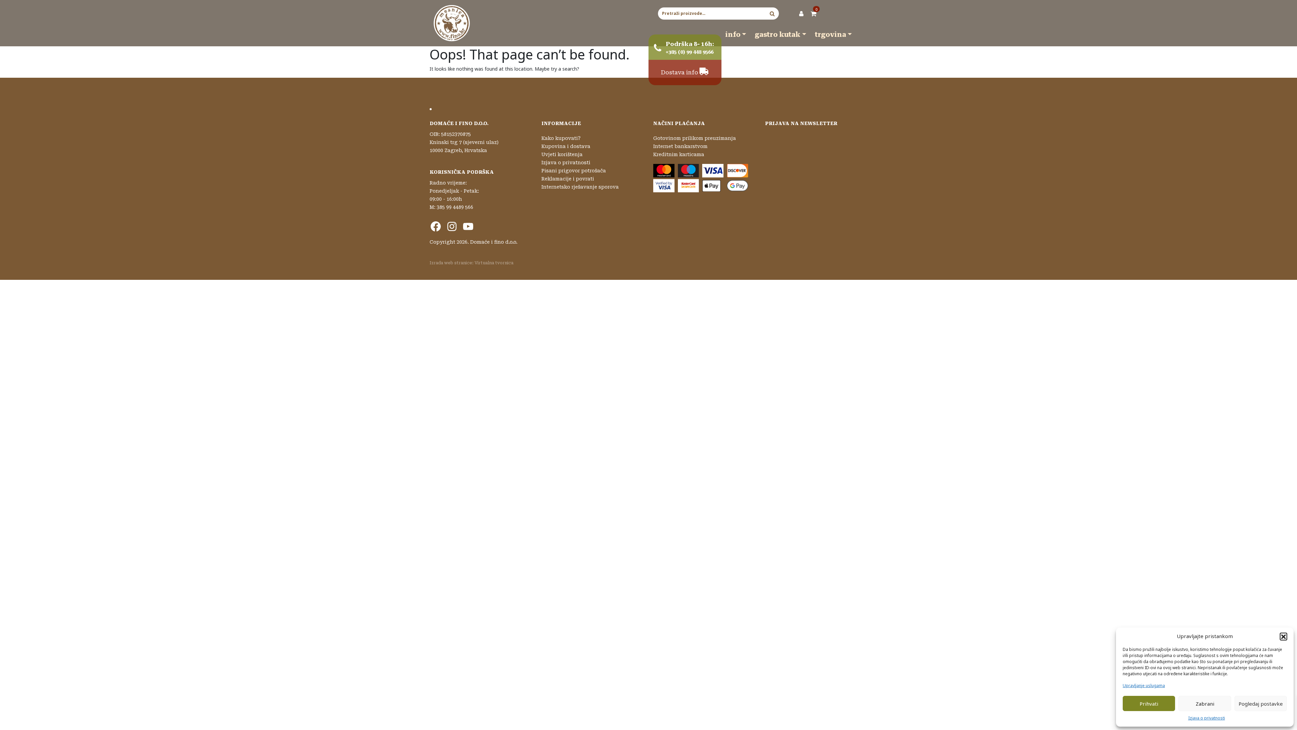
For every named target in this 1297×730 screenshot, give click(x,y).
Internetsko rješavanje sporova (580, 187)
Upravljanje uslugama (1144, 685)
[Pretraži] (772, 13)
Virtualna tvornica (494, 263)
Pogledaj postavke (1261, 703)
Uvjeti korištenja (562, 154)
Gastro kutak (777, 34)
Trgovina (830, 34)
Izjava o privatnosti (1206, 718)
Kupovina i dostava (565, 146)
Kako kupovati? (561, 138)
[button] (1283, 636)
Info (732, 34)
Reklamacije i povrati (567, 178)
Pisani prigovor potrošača (573, 170)
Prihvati (1149, 703)
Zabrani (1205, 703)
